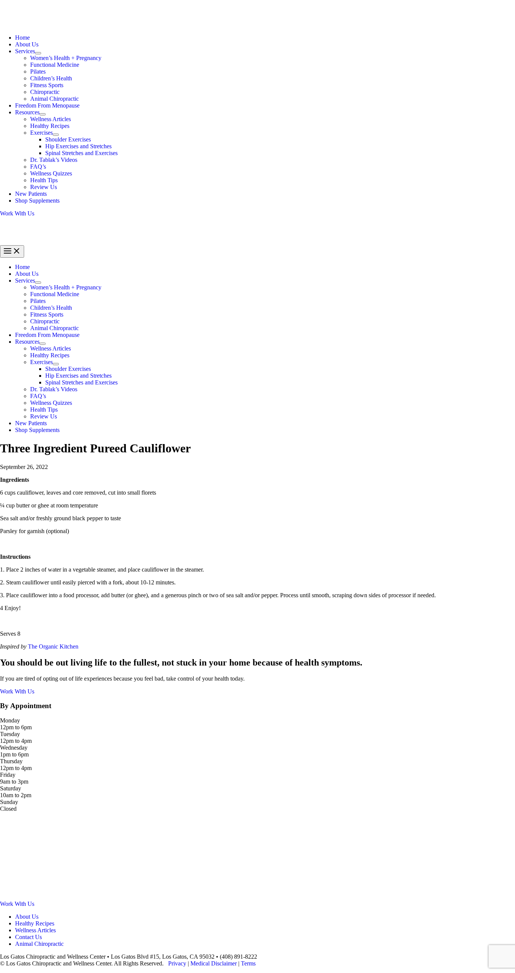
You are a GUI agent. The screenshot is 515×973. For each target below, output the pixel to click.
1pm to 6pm (14, 754)
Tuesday (10, 734)
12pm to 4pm (16, 741)
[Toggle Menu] (38, 53)
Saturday (10, 788)
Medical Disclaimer (213, 963)
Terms (248, 963)
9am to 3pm (14, 781)
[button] (257, 213)
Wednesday (14, 747)
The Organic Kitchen (53, 646)
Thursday (11, 761)
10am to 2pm (15, 795)
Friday (7, 775)
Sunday (9, 802)
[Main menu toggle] (12, 251)
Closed (8, 808)
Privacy (177, 963)
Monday (10, 720)
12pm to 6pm (16, 727)
